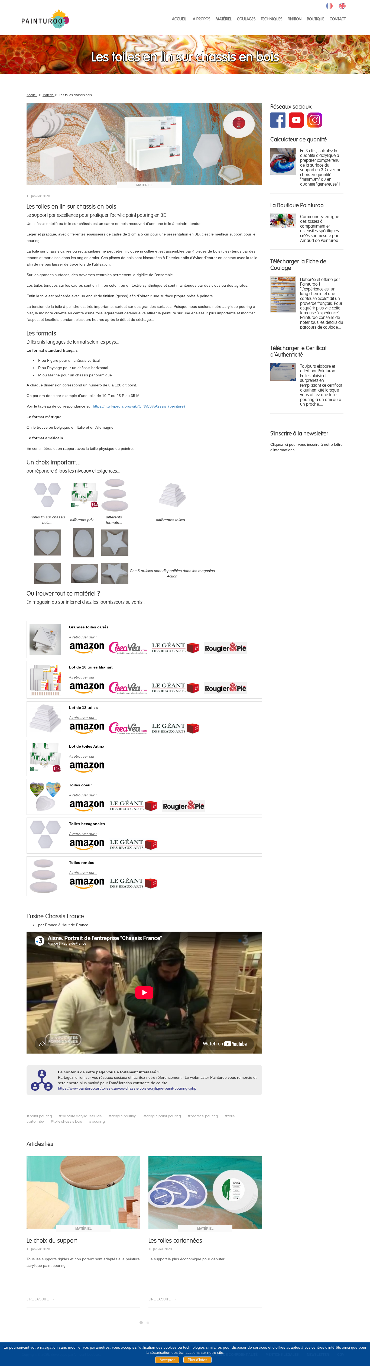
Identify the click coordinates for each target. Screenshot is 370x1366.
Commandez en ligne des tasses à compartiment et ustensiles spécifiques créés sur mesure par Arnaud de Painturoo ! (320, 228)
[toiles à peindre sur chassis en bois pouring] (144, 143)
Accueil (179, 18)
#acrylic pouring (122, 1116)
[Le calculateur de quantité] (283, 161)
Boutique (315, 18)
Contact (338, 18)
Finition (294, 18)
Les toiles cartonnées (175, 1240)
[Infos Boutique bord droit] (283, 220)
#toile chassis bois (66, 1121)
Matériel (224, 18)
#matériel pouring (203, 1116)
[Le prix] (283, 372)
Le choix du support (52, 1240)
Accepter (167, 1360)
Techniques (271, 18)
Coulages (246, 18)
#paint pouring (39, 1116)
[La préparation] (283, 294)
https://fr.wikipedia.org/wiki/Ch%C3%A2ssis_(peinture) (139, 406)
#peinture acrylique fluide (80, 1116)
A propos (201, 18)
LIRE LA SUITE (38, 1299)
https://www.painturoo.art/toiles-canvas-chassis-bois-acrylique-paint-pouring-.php (127, 1088)
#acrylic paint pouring (162, 1116)
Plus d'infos (197, 1360)
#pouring (97, 1121)
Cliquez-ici (279, 444)
